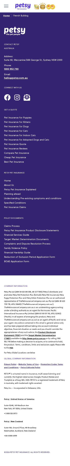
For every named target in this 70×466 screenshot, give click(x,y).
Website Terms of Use (28, 364)
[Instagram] (17, 97)
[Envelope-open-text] (27, 97)
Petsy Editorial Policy (30, 368)
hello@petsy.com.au (16, 78)
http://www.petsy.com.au (33, 339)
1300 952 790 (11, 69)
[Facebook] (7, 97)
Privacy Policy (10, 364)
